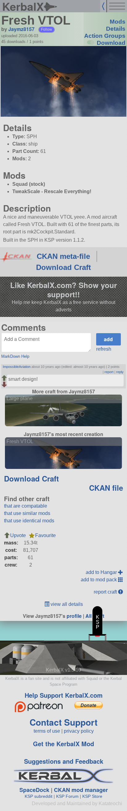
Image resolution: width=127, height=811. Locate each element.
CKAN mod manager (81, 790)
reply (120, 372)
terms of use (47, 731)
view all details (66, 604)
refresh (103, 349)
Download (111, 43)
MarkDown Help (15, 356)
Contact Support (63, 722)
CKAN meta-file (63, 256)
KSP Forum (67, 796)
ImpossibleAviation (17, 366)
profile (74, 615)
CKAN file (106, 487)
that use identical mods (29, 520)
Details (115, 28)
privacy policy (79, 731)
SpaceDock (34, 790)
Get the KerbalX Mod (63, 743)
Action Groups (104, 36)
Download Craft (63, 267)
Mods (117, 21)
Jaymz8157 (21, 29)
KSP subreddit (38, 796)
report (108, 372)
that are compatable (25, 506)
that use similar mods (27, 513)
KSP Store (92, 796)
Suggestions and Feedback (63, 761)
